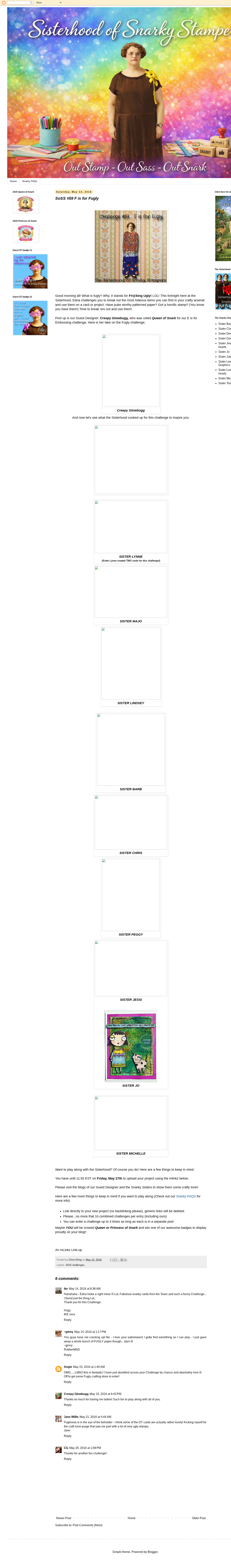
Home (13, 181)
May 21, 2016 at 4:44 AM (95, 1416)
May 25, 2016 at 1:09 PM (85, 1447)
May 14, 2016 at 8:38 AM (85, 1288)
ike (66, 1288)
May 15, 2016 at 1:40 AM (89, 1366)
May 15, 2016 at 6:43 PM (105, 1393)
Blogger (153, 1551)
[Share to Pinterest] (125, 1260)
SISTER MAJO (131, 621)
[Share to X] (118, 1260)
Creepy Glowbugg (114, 318)
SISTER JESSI (131, 999)
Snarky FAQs (29, 181)
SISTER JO (130, 1085)
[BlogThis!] (115, 1260)
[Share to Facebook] (122, 1260)
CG (66, 1447)
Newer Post (63, 1518)
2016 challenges (75, 1264)
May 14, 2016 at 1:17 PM (90, 1331)
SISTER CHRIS (130, 853)
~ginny (68, 1331)
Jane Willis (71, 1416)
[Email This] (112, 1260)
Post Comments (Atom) (87, 1525)
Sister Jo (224, 351)
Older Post (199, 1518)
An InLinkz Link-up (68, 1250)
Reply (67, 1319)
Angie (68, 1366)
